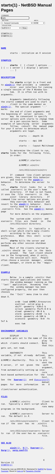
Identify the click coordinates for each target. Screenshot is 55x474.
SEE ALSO (6, 443)
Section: (6, 20)
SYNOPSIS (6, 60)
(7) (42, 379)
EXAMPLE (5, 272)
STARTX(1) (7, 465)
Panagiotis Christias (33, 471)
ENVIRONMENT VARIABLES (14, 331)
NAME (3, 48)
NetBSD (41, 469)
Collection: (6, 25)
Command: (6, 15)
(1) (10, 85)
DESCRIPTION (8, 77)
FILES (4, 397)
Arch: (37, 20)
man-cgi (20, 471)
